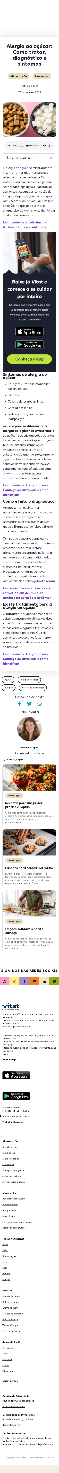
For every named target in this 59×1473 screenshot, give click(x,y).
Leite (4, 1267)
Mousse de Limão (11, 1296)
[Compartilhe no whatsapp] (39, 703)
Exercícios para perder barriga (17, 1222)
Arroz (5, 1244)
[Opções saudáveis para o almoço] (29, 915)
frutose (41, 543)
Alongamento (9, 1210)
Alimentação (18, 76)
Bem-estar (42, 76)
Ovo (4, 1261)
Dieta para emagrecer (13, 1170)
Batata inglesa (9, 1256)
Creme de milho (10, 1307)
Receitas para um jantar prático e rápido (23, 805)
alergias (9, 687)
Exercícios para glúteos (13, 1227)
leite (45, 553)
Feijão (5, 1250)
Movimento (9, 1192)
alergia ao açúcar (29, 679)
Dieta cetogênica (10, 1158)
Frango (6, 1279)
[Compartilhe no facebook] (19, 703)
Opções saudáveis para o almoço (24, 931)
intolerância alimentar (33, 687)
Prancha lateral (10, 1204)
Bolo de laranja (10, 1319)
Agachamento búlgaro (13, 1198)
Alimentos (7, 1347)
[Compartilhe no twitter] (29, 703)
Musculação (8, 1216)
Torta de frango (10, 1325)
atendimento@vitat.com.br (16, 1116)
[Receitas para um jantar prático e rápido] (29, 789)
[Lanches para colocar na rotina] (29, 854)
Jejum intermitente (11, 1176)
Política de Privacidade (13, 1406)
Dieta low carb (9, 1146)
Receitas (7, 1290)
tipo (50, 201)
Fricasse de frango (11, 1331)
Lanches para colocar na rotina (29, 868)
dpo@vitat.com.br (11, 1424)
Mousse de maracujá (12, 1313)
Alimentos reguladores (13, 1181)
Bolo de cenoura (10, 1302)
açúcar (25, 168)
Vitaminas (7, 1371)
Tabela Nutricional (13, 1238)
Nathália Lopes (29, 85)
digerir (7, 473)
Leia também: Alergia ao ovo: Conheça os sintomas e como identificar (26, 490)
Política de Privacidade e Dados (18, 1400)
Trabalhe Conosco (12, 1122)
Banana (6, 1273)
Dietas (5, 1365)
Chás (5, 1353)
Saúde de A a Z (11, 1342)
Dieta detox (8, 1164)
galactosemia (44, 581)
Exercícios (7, 1359)
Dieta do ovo (8, 1152)
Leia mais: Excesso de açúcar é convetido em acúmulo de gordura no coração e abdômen (27, 593)
